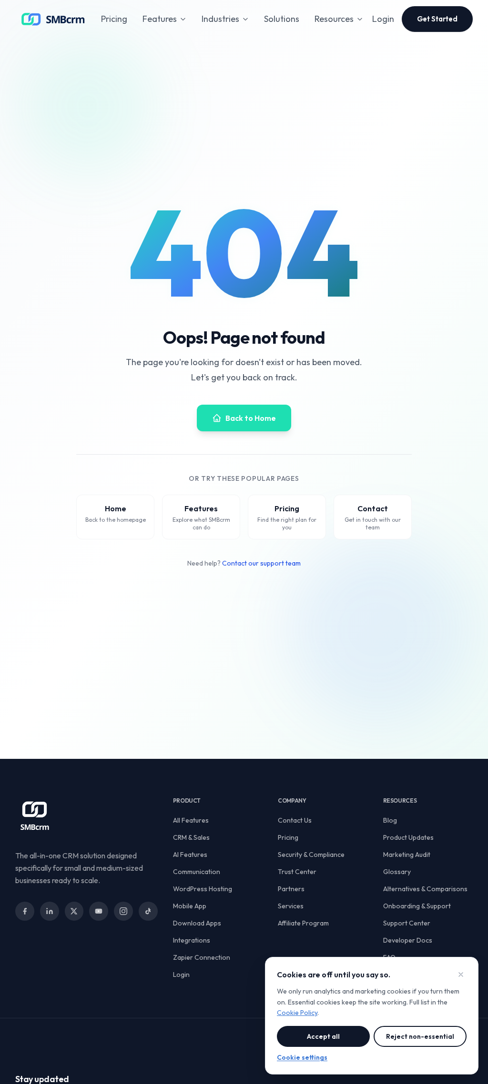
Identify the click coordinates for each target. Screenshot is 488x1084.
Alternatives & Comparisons (425, 889)
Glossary (397, 871)
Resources (334, 18)
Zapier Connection (201, 957)
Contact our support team (261, 563)
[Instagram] (123, 911)
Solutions (281, 18)
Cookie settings (302, 1057)
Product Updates (408, 837)
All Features (191, 820)
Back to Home (250, 418)
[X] (74, 911)
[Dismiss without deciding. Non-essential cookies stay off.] (460, 974)
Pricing (114, 18)
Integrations (191, 940)
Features (159, 18)
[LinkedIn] (49, 911)
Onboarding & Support (417, 906)
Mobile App (189, 906)
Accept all (323, 1036)
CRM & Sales (191, 837)
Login (383, 18)
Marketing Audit (406, 854)
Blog (390, 820)
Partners (291, 889)
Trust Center (297, 871)
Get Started (437, 18)
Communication (196, 871)
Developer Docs (407, 940)
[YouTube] (98, 911)
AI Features (190, 854)
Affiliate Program (303, 923)
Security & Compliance (311, 854)
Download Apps (197, 923)
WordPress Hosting (202, 889)
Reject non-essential (420, 1036)
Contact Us (295, 820)
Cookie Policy (297, 1012)
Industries (220, 18)
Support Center (406, 923)
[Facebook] (24, 911)
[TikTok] (148, 911)
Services (291, 906)
